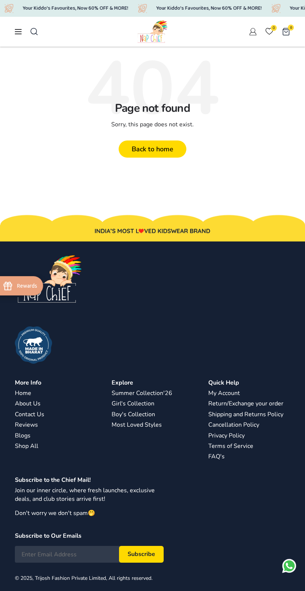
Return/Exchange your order (245, 403)
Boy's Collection (133, 414)
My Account (224, 393)
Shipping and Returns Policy (245, 414)
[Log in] (253, 31)
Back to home (152, 149)
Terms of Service (230, 446)
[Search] (34, 31)
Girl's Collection (133, 403)
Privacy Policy (226, 436)
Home (23, 393)
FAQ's (216, 456)
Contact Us (29, 414)
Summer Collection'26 (142, 393)
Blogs (22, 436)
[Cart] (286, 32)
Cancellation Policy (233, 425)
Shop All (26, 446)
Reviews (26, 425)
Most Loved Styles (137, 425)
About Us (28, 403)
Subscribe (141, 554)
